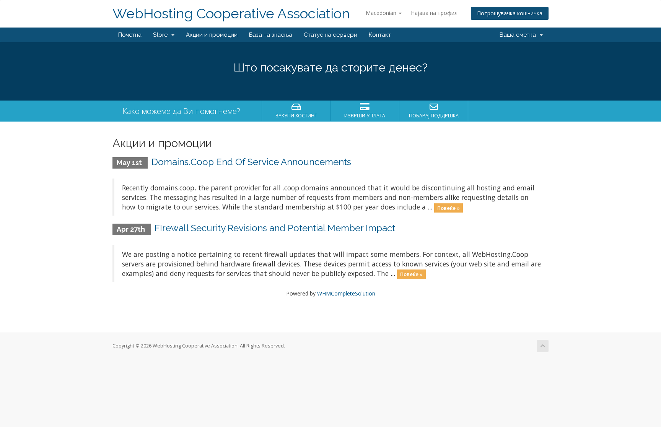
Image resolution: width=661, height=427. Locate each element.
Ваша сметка (519, 34)
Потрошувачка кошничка (509, 13)
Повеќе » (448, 207)
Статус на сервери (330, 34)
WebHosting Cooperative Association (231, 13)
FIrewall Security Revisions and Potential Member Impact (275, 228)
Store (162, 34)
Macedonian (382, 12)
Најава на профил (434, 12)
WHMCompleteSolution (346, 293)
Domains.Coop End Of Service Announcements (251, 161)
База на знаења (270, 34)
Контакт (380, 34)
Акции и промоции (212, 34)
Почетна (130, 34)
